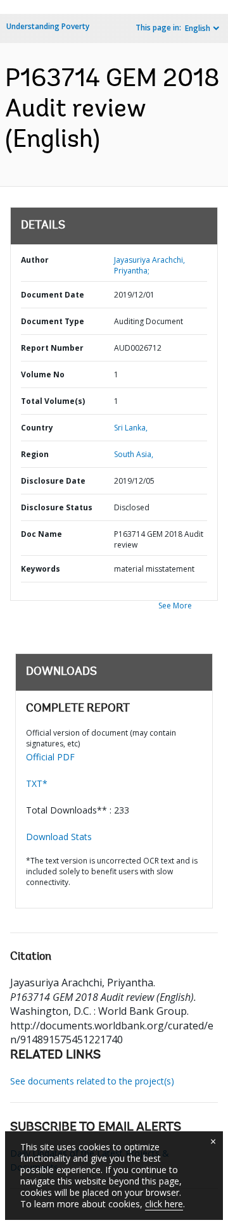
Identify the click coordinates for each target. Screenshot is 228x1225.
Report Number (52, 347)
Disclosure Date (53, 480)
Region (35, 454)
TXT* (37, 783)
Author (35, 259)
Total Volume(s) (53, 401)
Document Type (52, 321)
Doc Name (41, 534)
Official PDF (50, 757)
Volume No (43, 374)
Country (37, 427)
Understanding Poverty (47, 26)
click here (164, 1204)
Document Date (52, 294)
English (197, 28)
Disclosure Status (56, 507)
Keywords (40, 568)
